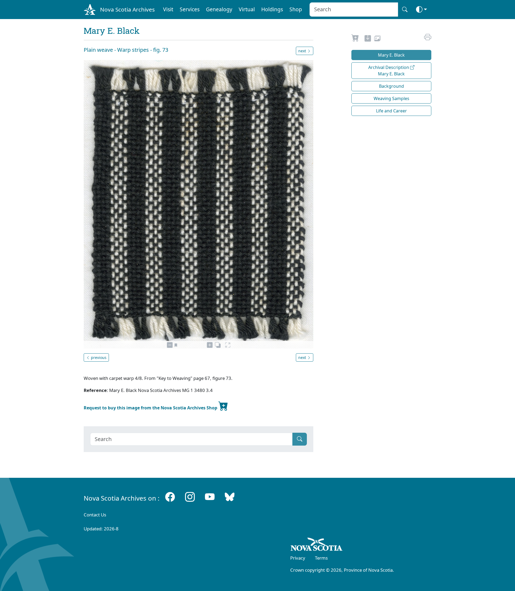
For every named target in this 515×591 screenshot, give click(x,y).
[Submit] (299, 439)
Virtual (247, 9)
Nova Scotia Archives (127, 9)
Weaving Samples (391, 98)
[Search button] (405, 9)
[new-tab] (368, 39)
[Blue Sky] (229, 497)
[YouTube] (210, 497)
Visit (168, 9)
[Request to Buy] (355, 39)
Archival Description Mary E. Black (389, 70)
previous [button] (98, 357)
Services (190, 9)
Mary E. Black (391, 55)
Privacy (297, 558)
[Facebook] (170, 497)
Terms (321, 558)
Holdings (272, 9)
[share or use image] (377, 39)
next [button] (302, 50)
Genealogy (219, 9)
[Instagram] (190, 497)
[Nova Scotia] (316, 545)
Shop (295, 9)
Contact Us (95, 515)
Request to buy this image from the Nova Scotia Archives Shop (151, 408)
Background (391, 86)
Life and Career (391, 111)
